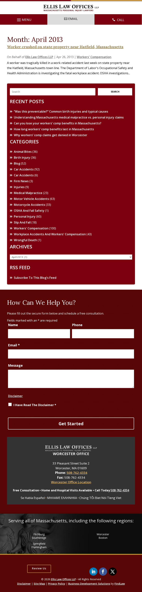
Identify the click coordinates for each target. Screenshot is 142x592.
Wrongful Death (25, 240)
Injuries (19, 187)
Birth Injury (22, 158)
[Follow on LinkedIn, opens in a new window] (93, 571)
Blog (17, 163)
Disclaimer (15, 396)
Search (115, 91)
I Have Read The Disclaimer (34, 405)
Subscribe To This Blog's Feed (35, 278)
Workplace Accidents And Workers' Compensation (50, 234)
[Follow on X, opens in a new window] (113, 571)
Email (14, 345)
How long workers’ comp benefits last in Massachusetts (54, 129)
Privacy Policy (56, 583)
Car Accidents (24, 169)
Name (13, 325)
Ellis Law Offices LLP (39, 57)
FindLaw (119, 583)
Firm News (21, 181)
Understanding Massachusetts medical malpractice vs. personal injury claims (69, 117)
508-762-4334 (77, 473)
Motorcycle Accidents (29, 205)
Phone (77, 325)
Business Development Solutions (89, 583)
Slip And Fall (22, 222)
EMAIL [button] (73, 19)
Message (15, 365)
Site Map (39, 583)
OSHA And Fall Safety (29, 211)
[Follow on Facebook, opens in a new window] (103, 571)
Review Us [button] (39, 568)
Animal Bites (23, 152)
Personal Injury (25, 216)
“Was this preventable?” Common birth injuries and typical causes (61, 111)
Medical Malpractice (28, 193)
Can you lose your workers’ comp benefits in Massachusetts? (57, 123)
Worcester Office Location (71, 482)
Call (120, 20)
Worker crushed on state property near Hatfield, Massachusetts (65, 46)
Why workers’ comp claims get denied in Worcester (50, 135)
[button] (23, 20)
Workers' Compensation (94, 57)
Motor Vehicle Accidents (31, 199)
